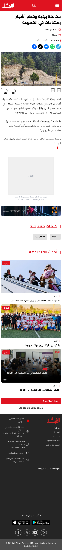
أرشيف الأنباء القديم (53, 445)
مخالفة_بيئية (40, 236)
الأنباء (45, 40)
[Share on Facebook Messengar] (46, 46)
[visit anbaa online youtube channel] (35, 532)
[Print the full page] (13, 91)
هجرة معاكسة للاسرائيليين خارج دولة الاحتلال (35, 300)
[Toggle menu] (57, 5)
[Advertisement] (31, 176)
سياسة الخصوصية (53, 440)
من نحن (57, 428)
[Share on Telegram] (58, 46)
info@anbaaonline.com (16, 453)
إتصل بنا (57, 432)
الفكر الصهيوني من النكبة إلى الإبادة (40, 389)
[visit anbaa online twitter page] (26, 532)
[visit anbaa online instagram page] (43, 532)
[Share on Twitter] (40, 46)
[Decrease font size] (53, 90)
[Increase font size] (59, 90)
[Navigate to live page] (34, 5)
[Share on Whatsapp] (52, 46)
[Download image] (3, 83)
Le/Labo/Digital (31, 546)
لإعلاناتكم (56, 436)
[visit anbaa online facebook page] (18, 532)
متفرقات (55, 40)
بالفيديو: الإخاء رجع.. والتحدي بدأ (42, 345)
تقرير (55, 296)
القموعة (55, 236)
